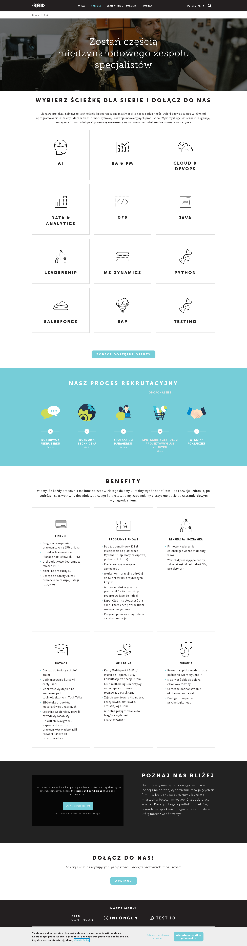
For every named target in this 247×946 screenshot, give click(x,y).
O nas (81, 5)
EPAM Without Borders (122, 5)
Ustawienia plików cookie (157, 936)
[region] (123, 936)
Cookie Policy (81, 940)
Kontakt (148, 5)
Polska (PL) (194, 5)
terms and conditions (88, 790)
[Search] (210, 6)
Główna (36, 14)
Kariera (96, 5)
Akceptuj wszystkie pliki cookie (188, 936)
